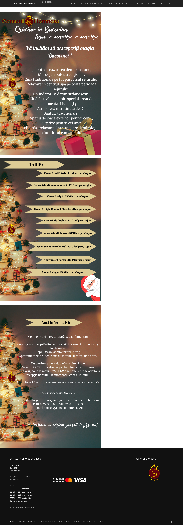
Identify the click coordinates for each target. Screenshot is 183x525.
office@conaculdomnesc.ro (23, 507)
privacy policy (71, 522)
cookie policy (89, 522)
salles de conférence (119, 3)
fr (48, 2)
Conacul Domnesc (24, 3)
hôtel (76, 3)
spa (141, 3)
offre (153, 3)
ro (41, 2)
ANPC (100, 522)
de (52, 2)
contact (168, 3)
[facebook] (171, 522)
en (45, 2)
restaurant (93, 3)
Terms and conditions (50, 522)
